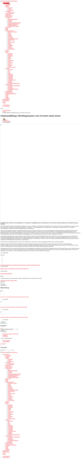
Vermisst (10, 46)
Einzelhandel (8, 11)
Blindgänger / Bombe (12, 31)
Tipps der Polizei (11, 42)
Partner (4, 102)
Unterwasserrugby (11, 67)
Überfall (9, 44)
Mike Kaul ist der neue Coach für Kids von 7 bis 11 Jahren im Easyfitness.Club (14, 268)
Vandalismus (10, 45)
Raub (9, 41)
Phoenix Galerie (11, 12)
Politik (7, 29)
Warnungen (10, 47)
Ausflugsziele (8, 4)
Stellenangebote (9, 91)
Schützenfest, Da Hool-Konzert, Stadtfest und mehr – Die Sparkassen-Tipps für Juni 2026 (14, 317)
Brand (9, 33)
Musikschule (10, 87)
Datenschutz (5, 336)
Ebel (9, 71)
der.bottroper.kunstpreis (12, 19)
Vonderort (10, 82)
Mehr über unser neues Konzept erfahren (9, 280)
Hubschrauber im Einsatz (13, 38)
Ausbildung (10, 7)
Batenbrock (10, 69)
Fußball (9, 58)
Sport (7, 52)
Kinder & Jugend (9, 15)
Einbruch (10, 36)
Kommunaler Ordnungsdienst (14, 85)
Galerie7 (10, 21)
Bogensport (10, 55)
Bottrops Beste (6, 99)
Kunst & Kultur (9, 16)
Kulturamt (10, 86)
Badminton (10, 53)
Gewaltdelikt (10, 37)
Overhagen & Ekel (12, 79)
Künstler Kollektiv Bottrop (13, 26)
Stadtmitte (10, 81)
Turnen (9, 66)
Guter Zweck (8, 27)
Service (7, 50)
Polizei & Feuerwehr (10, 30)
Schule (9, 8)
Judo (9, 59)
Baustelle (7, 5)
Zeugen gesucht (11, 49)
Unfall (9, 43)
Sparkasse (8, 51)
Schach (9, 61)
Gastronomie (8, 14)
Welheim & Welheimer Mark (14, 83)
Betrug (9, 34)
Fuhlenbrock (10, 75)
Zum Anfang (3, 343)
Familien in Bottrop (9, 13)
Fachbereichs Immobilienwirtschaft (7, 265)
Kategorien (3, 329)
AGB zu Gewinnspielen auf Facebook (10, 333)
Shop (4, 101)
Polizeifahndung (11, 39)
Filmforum (10, 20)
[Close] (1, 351)
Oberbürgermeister (18, 265)
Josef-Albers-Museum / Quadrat (14, 22)
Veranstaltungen (6, 100)
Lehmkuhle (10, 78)
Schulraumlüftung (32, 265)
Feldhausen (10, 74)
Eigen (9, 73)
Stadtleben (8, 121)
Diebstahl (10, 35)
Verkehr (7, 94)
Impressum (5, 335)
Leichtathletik (11, 60)
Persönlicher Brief (25, 265)
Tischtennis (10, 65)
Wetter (7, 97)
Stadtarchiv (10, 90)
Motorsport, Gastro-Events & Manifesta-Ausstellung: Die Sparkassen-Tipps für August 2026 (15, 296)
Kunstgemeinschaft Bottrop (13, 23)
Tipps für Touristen (9, 92)
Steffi (6, 120)
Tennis (9, 63)
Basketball (10, 54)
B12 (9, 18)
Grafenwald (10, 76)
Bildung (7, 6)
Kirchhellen (10, 77)
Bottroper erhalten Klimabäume (6, 273)
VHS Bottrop (10, 10)
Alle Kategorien (6, 3)
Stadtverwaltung (9, 84)
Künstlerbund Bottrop (12, 24)
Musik (7, 28)
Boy (9, 70)
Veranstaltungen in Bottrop (11, 93)
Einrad (9, 57)
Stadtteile (7, 68)
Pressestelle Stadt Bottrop (13, 89)
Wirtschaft (8, 98)
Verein (7, 95)
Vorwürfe (38, 265)
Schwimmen (10, 62)
